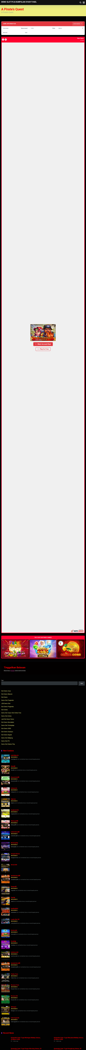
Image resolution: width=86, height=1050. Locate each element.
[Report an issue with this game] (3, 39)
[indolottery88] (5, 839)
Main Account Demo (15, 649)
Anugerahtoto (15, 854)
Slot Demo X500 (6, 728)
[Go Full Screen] (6, 39)
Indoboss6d (14, 952)
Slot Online (4, 710)
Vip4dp (13, 897)
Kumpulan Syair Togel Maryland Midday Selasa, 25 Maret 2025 (68, 1038)
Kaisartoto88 (15, 777)
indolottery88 (15, 832)
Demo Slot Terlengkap (7, 725)
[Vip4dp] (5, 904)
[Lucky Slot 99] (5, 926)
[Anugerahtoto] (5, 861)
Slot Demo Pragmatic (7, 706)
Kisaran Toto (15, 985)
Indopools (14, 788)
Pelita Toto (14, 974)
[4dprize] (5, 806)
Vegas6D (14, 886)
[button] (43, 332)
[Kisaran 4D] (5, 1003)
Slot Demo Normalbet (7, 722)
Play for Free (44, 349)
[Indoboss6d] (5, 959)
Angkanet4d (15, 810)
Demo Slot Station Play (8, 744)
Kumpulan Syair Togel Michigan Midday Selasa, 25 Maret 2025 (25, 1038)
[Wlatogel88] (5, 828)
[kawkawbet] (5, 915)
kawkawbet (14, 908)
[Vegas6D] (5, 894)
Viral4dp (13, 941)
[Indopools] (5, 795)
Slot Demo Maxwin (6, 694)
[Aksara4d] (5, 872)
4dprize (13, 799)
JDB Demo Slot (5, 703)
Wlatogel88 (14, 821)
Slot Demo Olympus (7, 731)
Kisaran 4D (14, 996)
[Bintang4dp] (5, 850)
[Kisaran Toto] (5, 992)
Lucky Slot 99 (15, 919)
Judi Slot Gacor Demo (7, 719)
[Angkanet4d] (5, 817)
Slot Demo (4, 697)
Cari (2, 680)
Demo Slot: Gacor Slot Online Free (11, 713)
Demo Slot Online (6, 716)
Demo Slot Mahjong (7, 738)
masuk (12, 670)
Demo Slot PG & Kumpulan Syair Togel (19, 2)
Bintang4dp (14, 843)
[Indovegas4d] (5, 1025)
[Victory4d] (5, 937)
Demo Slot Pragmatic (7, 700)
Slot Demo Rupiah (6, 735)
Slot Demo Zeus (6, 691)
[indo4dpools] (5, 762)
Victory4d (14, 930)
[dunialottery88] (5, 883)
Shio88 (13, 766)
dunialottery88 (15, 875)
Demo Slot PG (5, 741)
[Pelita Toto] (5, 981)
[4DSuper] (5, 1014)
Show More (76, 23)
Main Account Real (44, 344)
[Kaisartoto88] (5, 784)
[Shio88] (5, 773)
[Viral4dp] (5, 948)
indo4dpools (15, 755)
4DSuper (13, 1007)
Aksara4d (14, 864)
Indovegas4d (15, 1018)
